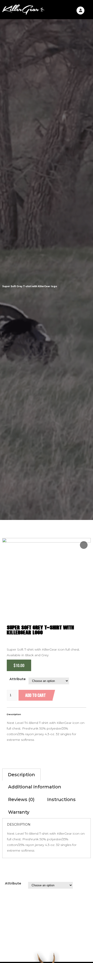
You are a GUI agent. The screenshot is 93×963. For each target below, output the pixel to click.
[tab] (21, 775)
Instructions (61, 799)
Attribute (17, 679)
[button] (87, 9)
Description (21, 774)
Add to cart (35, 695)
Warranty (18, 812)
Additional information (34, 787)
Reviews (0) (21, 799)
